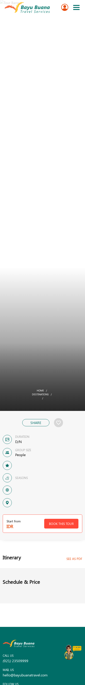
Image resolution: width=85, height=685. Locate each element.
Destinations (40, 394)
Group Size (23, 450)
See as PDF (74, 559)
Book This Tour (61, 523)
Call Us (8, 655)
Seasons (21, 478)
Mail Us (8, 670)
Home (40, 390)
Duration (22, 436)
